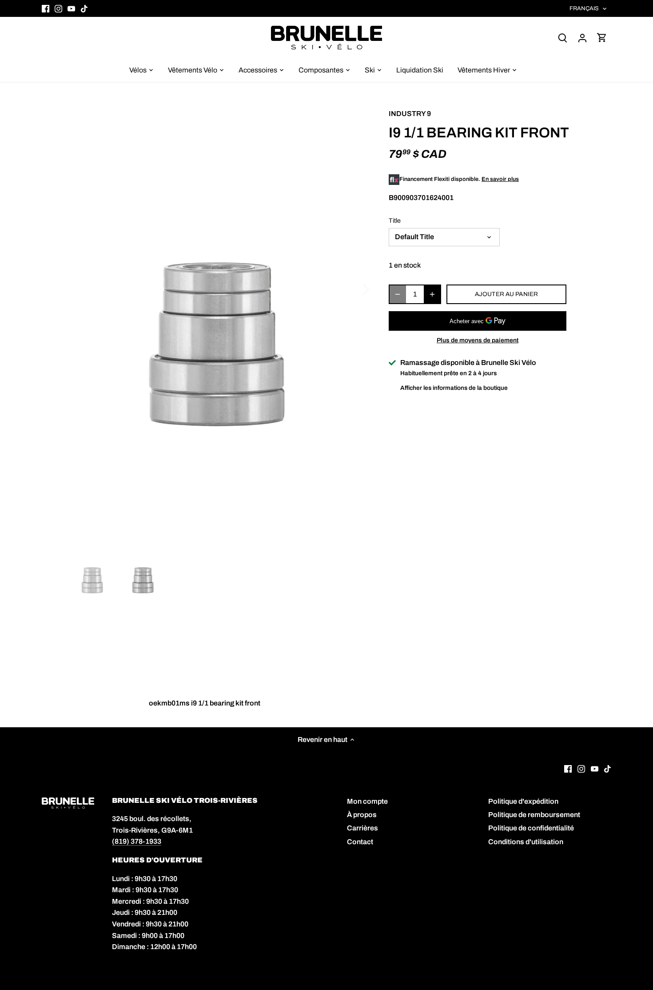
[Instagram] (58, 8)
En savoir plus (500, 179)
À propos (362, 814)
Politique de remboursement (534, 814)
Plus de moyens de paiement (477, 340)
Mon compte (367, 801)
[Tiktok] (84, 8)
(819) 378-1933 (136, 841)
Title (395, 220)
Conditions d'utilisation (525, 842)
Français (584, 8)
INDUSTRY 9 (410, 113)
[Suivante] (354, 289)
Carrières (362, 828)
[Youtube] (71, 8)
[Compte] (582, 37)
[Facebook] (45, 8)
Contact (360, 842)
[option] (218, 347)
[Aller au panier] (602, 37)
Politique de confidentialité (531, 828)
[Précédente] (82, 289)
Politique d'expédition (523, 801)
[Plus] (432, 294)
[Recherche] (563, 37)
